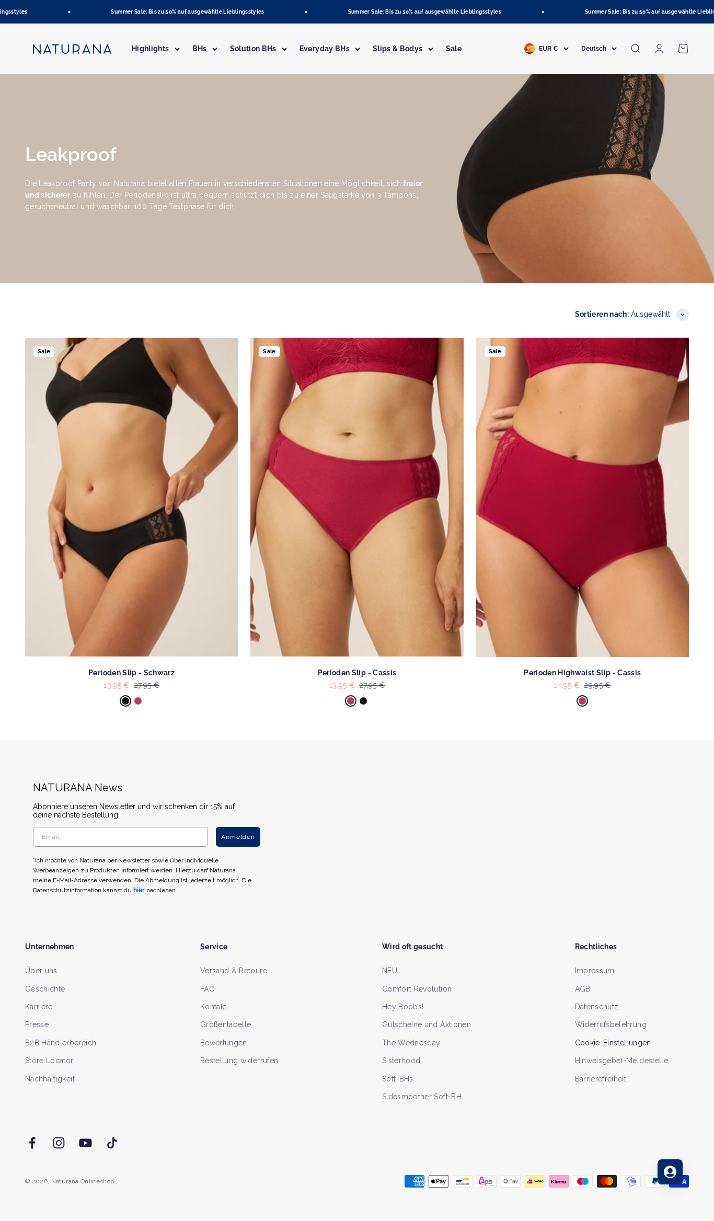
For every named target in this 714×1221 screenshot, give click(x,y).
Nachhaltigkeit (50, 1079)
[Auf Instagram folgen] (59, 1143)
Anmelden (238, 836)
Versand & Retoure (233, 970)
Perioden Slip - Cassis (357, 673)
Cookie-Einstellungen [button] (613, 1043)
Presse (37, 1024)
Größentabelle (225, 1024)
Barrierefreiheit (601, 1079)
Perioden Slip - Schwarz (131, 673)
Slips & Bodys (398, 48)
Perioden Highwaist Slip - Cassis (582, 673)
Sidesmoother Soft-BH (422, 1096)
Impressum (595, 970)
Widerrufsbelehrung (611, 1024)
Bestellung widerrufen (239, 1060)
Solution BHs (253, 48)
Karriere (39, 1007)
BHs (199, 48)
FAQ (207, 989)
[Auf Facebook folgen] (32, 1143)
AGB (583, 989)
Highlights (150, 48)
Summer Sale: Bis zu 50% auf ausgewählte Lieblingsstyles (175, 12)
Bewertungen (223, 1043)
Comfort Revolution (417, 989)
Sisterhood (401, 1060)
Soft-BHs (397, 1079)
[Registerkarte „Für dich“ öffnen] (670, 1171)
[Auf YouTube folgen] (85, 1143)
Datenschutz (597, 1007)
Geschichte (45, 989)
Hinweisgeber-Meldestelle (621, 1060)
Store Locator (49, 1060)
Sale (454, 48)
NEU (389, 970)
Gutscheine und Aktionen (426, 1024)
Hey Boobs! (403, 1007)
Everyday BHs (325, 48)
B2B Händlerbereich (60, 1043)
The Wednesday (411, 1043)
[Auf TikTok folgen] (112, 1143)
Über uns (41, 970)
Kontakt (213, 1007)
